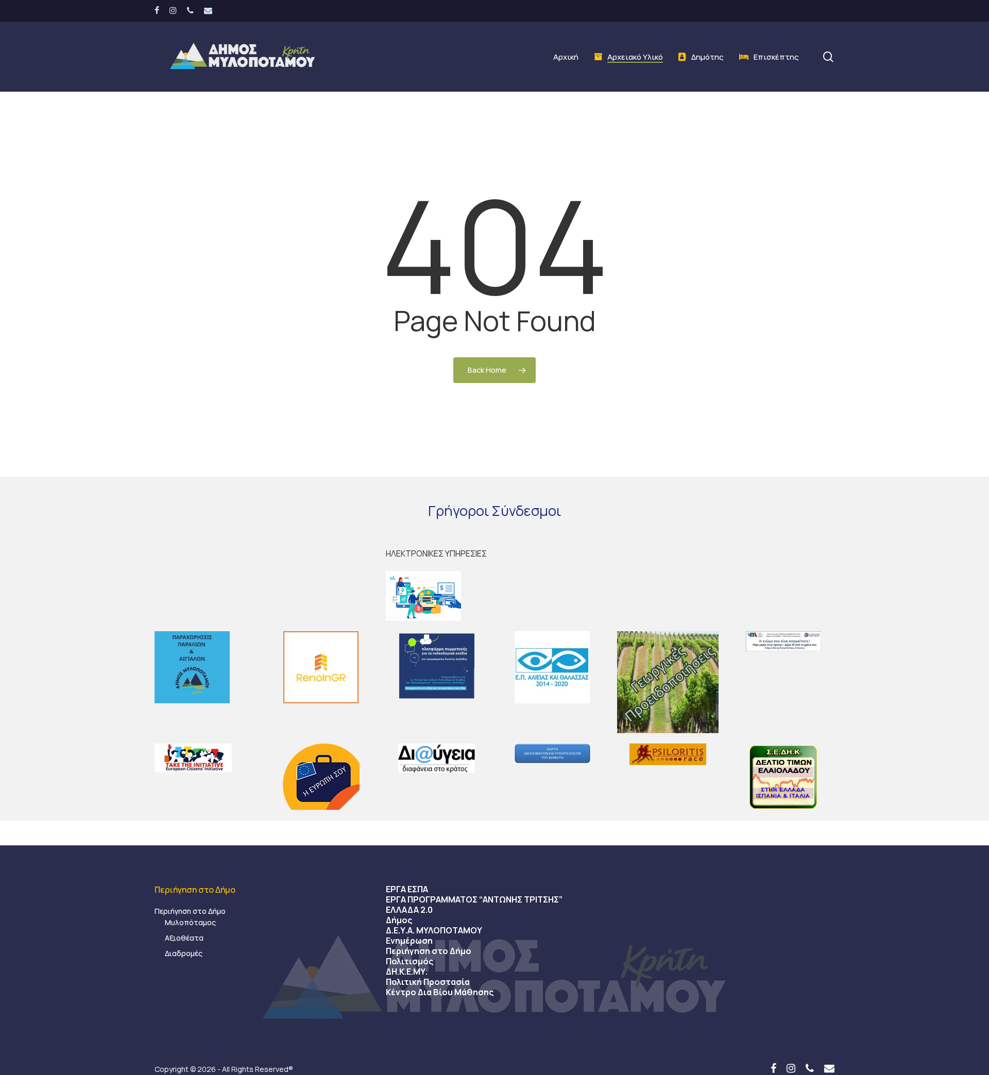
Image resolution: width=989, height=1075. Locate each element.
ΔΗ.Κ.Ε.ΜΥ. (407, 971)
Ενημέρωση (409, 940)
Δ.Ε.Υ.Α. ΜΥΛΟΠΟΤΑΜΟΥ (434, 930)
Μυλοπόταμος (190, 922)
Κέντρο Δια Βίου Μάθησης (439, 992)
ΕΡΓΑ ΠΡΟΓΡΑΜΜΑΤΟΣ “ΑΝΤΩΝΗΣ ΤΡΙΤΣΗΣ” (474, 899)
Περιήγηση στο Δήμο (190, 911)
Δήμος (399, 920)
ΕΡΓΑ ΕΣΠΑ (407, 889)
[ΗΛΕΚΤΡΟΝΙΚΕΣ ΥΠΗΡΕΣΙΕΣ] (494, 596)
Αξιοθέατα (184, 938)
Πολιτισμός (409, 961)
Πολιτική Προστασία (428, 982)
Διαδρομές (183, 953)
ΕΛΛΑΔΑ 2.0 (409, 910)
